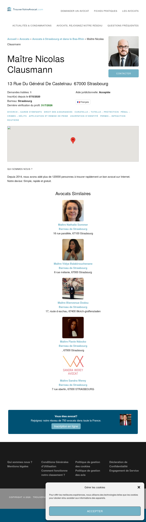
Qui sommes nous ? (19, 462)
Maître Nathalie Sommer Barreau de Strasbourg (73, 227)
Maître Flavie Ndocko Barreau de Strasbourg (73, 344)
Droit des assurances (58, 111)
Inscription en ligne (66, 426)
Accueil (12, 39)
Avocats (24, 39)
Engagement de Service (124, 470)
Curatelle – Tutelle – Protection (97, 111)
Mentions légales (17, 466)
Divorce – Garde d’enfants (24, 111)
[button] (139, 487)
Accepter (95, 511)
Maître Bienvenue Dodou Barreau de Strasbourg (73, 305)
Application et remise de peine (48, 116)
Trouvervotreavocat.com (25, 9)
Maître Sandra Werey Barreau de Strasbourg (73, 383)
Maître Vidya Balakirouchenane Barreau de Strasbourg (73, 266)
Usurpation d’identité (84, 116)
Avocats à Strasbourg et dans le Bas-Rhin (58, 39)
